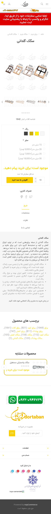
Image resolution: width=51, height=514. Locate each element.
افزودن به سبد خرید (19, 180)
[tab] (25, 205)
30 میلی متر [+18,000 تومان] (30, 158)
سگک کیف (44, 335)
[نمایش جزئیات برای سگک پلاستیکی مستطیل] (39, 367)
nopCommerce (30, 504)
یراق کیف (31, 328)
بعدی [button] (4, 367)
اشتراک (12, 433)
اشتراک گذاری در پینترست (21, 196)
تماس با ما (25, 227)
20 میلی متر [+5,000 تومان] (31, 149)
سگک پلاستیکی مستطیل (19, 362)
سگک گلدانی (17, 338)
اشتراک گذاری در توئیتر (30, 196)
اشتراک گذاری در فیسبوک (26, 196)
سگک (29, 335)
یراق (46, 328)
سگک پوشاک (36, 338)
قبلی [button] (47, 367)
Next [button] (2, 102)
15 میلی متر (37, 144)
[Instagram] (39, 471)
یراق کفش (20, 331)
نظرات (25, 220)
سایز (26, 140)
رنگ (26, 129)
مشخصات (25, 213)
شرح (25, 205)
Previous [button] (48, 102)
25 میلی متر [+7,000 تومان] (31, 154)
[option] (41, 102)
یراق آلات (16, 328)
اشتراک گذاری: (25, 191)
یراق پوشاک (37, 331)
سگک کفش (15, 335)
